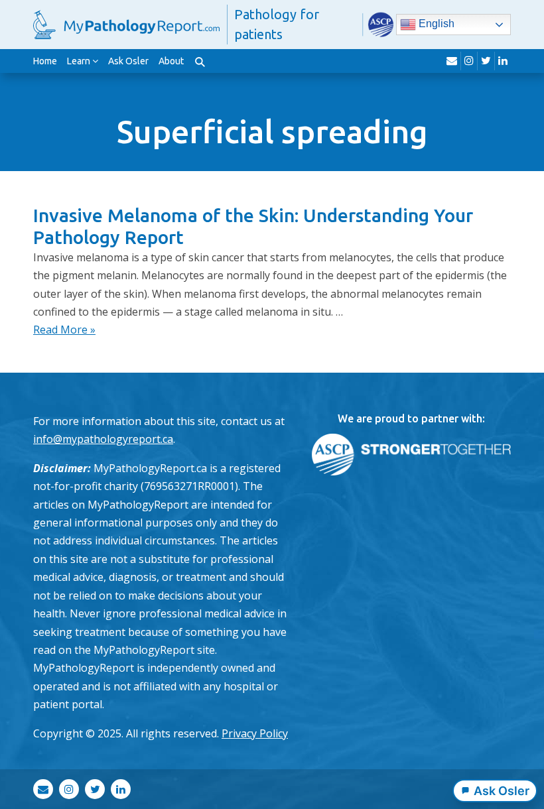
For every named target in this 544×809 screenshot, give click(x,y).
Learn (78, 61)
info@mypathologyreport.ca (103, 439)
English (435, 23)
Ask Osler (128, 61)
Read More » (64, 329)
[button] (200, 61)
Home (45, 61)
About (171, 61)
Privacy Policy (255, 733)
